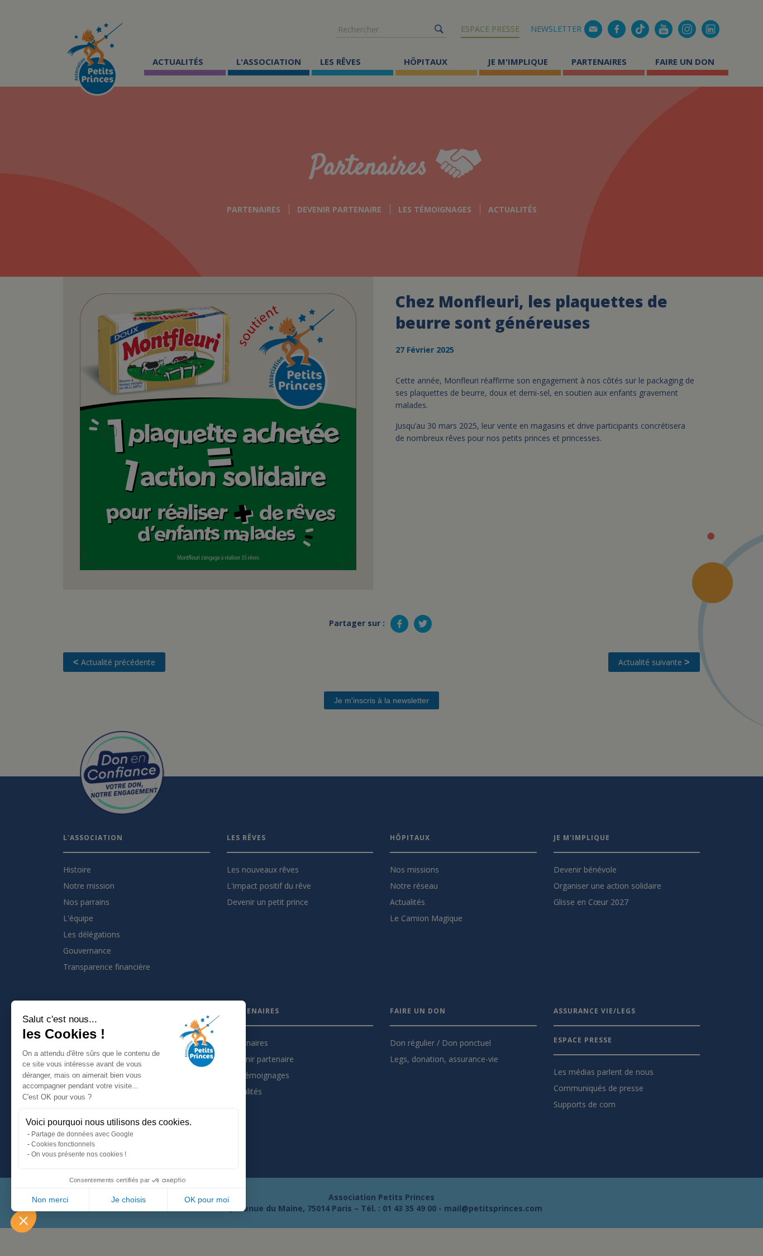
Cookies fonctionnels (63, 1144)
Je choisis (128, 1199)
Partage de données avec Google (82, 1134)
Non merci (50, 1199)
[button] (23, 1220)
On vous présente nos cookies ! (78, 1154)
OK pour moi (206, 1199)
